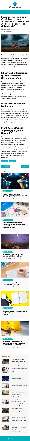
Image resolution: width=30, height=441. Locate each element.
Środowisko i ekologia (7, 31)
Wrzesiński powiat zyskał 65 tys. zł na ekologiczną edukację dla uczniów (15, 313)
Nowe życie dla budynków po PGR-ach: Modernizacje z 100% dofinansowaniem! (19, 361)
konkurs (13, 161)
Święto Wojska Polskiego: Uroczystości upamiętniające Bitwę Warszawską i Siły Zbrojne (19, 410)
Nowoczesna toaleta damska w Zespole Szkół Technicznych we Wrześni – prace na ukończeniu (19, 419)
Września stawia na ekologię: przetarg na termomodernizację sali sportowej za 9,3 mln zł (14, 343)
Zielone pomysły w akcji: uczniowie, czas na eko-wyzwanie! (15, 283)
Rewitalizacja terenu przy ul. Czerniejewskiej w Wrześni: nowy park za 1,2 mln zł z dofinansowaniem (14, 225)
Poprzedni (6, 166)
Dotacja (5, 161)
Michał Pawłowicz (6, 29)
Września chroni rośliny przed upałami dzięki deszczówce (13, 255)
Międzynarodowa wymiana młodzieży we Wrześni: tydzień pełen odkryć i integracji (19, 401)
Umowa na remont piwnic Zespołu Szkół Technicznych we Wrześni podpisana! (19, 392)
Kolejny (24, 166)
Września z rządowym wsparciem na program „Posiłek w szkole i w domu (19, 370)
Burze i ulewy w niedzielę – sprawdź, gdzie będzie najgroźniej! (15, 195)
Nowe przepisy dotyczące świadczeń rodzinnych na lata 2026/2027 (19, 427)
